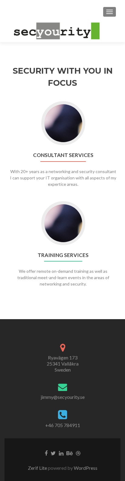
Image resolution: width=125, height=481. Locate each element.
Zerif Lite (38, 468)
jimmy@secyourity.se (63, 397)
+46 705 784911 (62, 425)
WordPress (85, 468)
